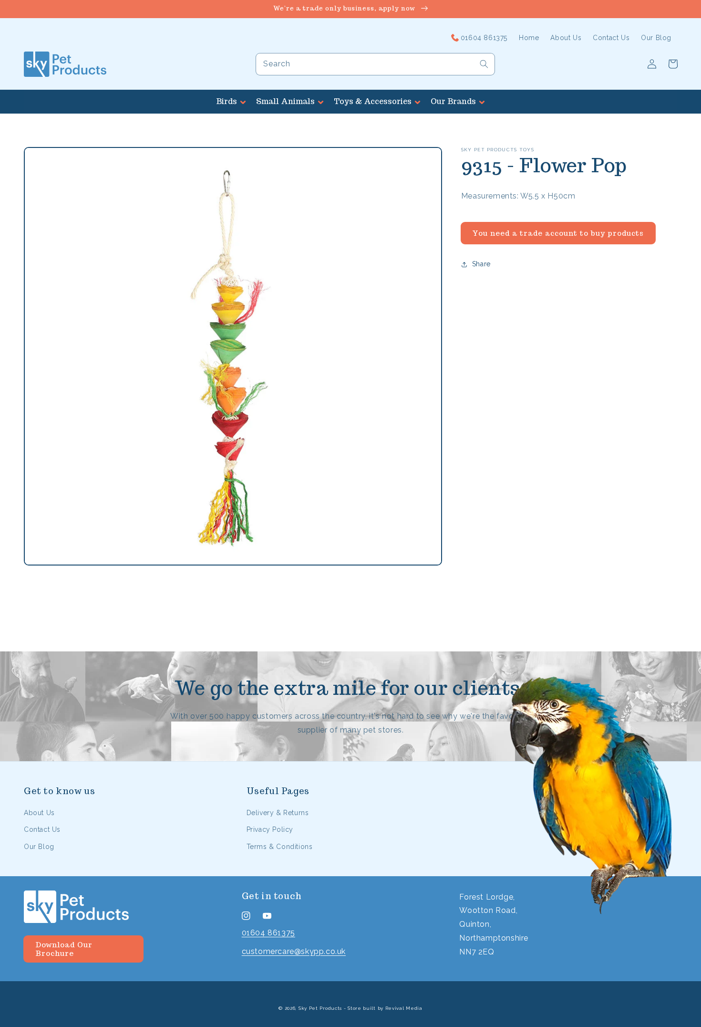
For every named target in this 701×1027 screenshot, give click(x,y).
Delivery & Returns (278, 813)
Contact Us (42, 829)
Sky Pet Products (320, 1008)
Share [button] (481, 264)
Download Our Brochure (64, 949)
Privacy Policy (270, 829)
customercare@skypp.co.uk (294, 951)
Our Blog (39, 846)
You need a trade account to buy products (558, 233)
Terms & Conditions (280, 846)
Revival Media (404, 1008)
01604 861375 (268, 932)
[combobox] (375, 64)
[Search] (484, 63)
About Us (39, 813)
